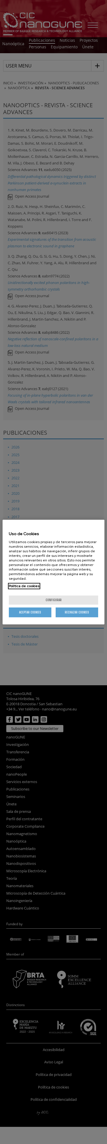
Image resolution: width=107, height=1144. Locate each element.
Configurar (54, 600)
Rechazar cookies (77, 612)
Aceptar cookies (30, 612)
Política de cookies (24, 586)
